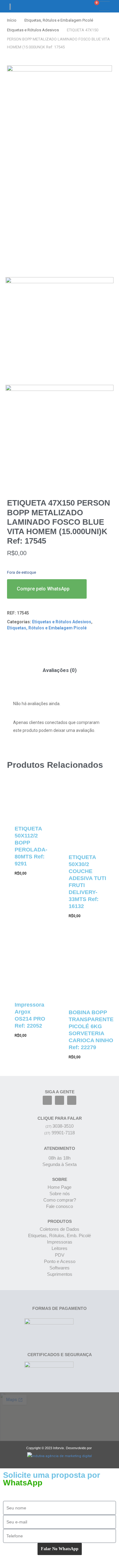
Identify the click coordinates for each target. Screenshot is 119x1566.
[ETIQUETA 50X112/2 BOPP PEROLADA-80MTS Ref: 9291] (31, 801)
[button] (75, 6)
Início (11, 20)
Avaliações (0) (60, 670)
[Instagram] (59, 1100)
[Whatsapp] (71, 1100)
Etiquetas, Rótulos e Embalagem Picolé (58, 20)
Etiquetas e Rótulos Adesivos (33, 30)
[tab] (59, 670)
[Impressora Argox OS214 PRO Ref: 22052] (31, 966)
